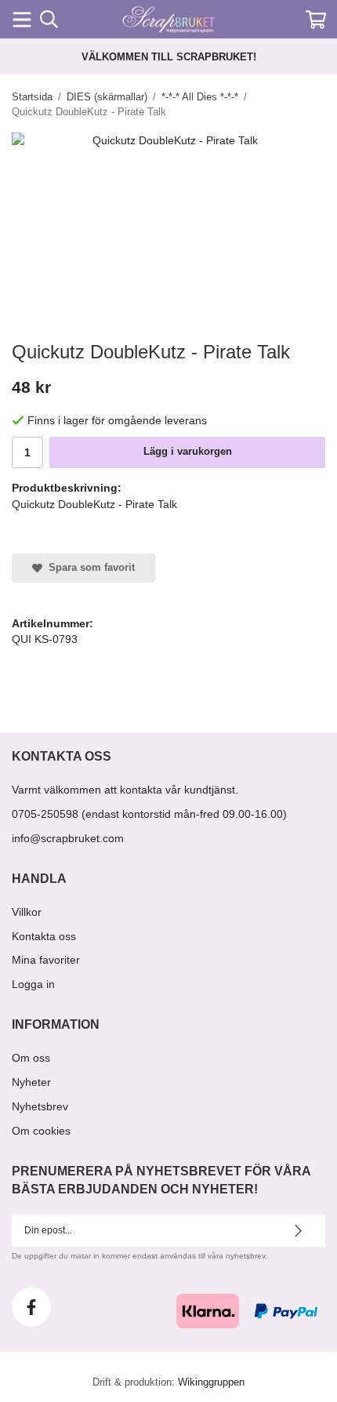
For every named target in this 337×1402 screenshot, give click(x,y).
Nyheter (31, 1082)
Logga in (33, 984)
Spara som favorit (88, 567)
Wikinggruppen (211, 1382)
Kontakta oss (44, 936)
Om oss (31, 1058)
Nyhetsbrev (40, 1106)
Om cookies (41, 1130)
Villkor (27, 912)
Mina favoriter (46, 959)
